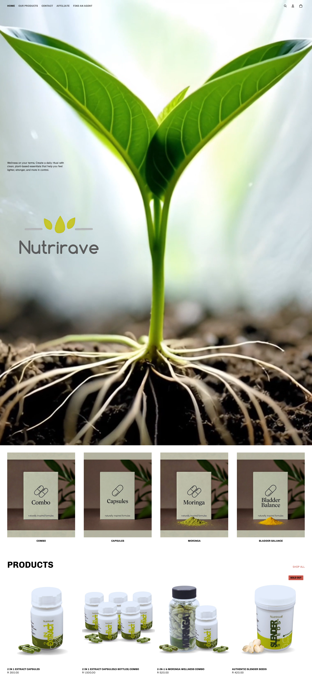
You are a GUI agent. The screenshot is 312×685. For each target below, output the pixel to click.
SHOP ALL (299, 566)
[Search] (285, 6)
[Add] (74, 659)
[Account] (293, 6)
